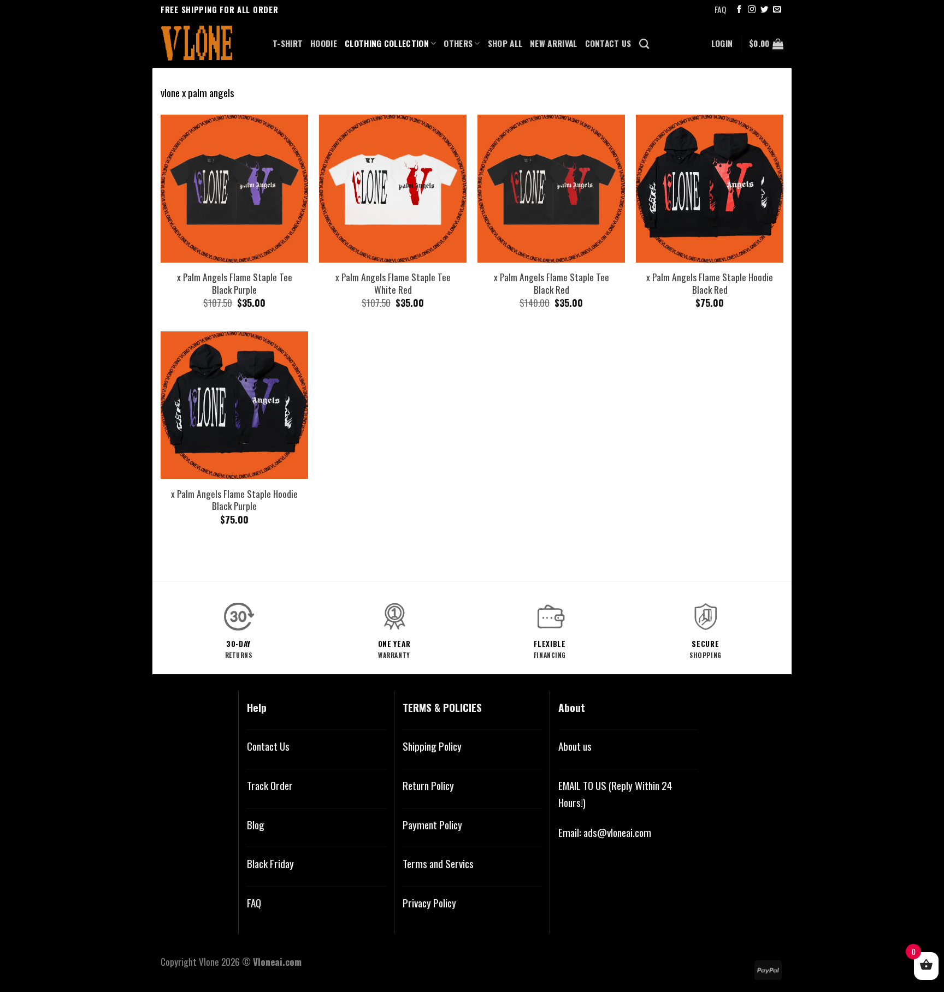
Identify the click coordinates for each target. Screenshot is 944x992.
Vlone (209, 961)
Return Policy (428, 785)
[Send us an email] (777, 9)
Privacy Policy (429, 903)
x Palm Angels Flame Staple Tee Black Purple (234, 283)
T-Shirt (288, 43)
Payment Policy (432, 825)
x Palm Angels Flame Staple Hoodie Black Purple (234, 500)
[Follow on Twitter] (764, 9)
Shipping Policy (432, 746)
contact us (608, 43)
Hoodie (323, 43)
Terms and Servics (438, 863)
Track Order (270, 785)
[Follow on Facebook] (739, 9)
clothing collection (387, 43)
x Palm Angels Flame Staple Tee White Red (393, 283)
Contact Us (268, 746)
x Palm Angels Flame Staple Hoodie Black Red (709, 283)
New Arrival (553, 43)
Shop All (505, 43)
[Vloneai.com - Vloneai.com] (208, 43)
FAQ (720, 9)
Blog (255, 825)
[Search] (644, 43)
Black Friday (270, 863)
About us (575, 746)
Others (458, 43)
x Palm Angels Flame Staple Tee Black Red (551, 283)
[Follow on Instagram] (752, 9)
